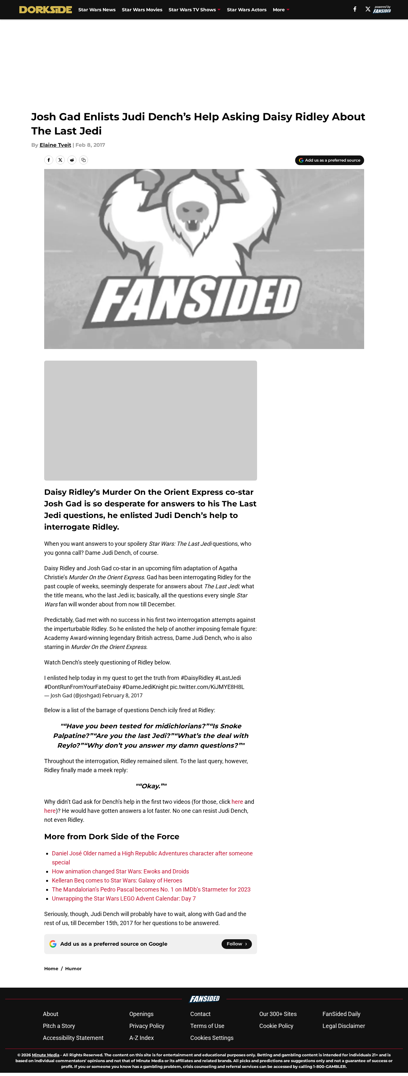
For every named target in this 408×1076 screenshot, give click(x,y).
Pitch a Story (59, 1025)
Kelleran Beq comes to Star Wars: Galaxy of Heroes (117, 880)
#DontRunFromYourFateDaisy (82, 686)
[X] (368, 9)
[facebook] (354, 9)
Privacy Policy (146, 1025)
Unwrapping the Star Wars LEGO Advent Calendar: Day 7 (124, 898)
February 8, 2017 (122, 695)
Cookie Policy (276, 1025)
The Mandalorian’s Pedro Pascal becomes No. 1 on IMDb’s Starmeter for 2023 (151, 889)
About (50, 1014)
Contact (200, 1014)
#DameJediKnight (145, 686)
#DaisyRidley (197, 677)
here (238, 801)
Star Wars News (96, 10)
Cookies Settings (212, 1037)
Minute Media (45, 1054)
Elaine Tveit (55, 145)
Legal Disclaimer (344, 1025)
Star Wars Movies (142, 10)
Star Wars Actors (246, 10)
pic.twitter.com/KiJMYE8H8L (207, 686)
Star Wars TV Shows (192, 10)
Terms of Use (207, 1025)
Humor (73, 968)
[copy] (83, 159)
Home (51, 968)
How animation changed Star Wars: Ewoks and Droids (120, 871)
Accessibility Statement (73, 1037)
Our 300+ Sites (278, 1014)
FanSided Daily (342, 1014)
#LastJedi (228, 677)
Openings (141, 1014)
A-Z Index (141, 1037)
